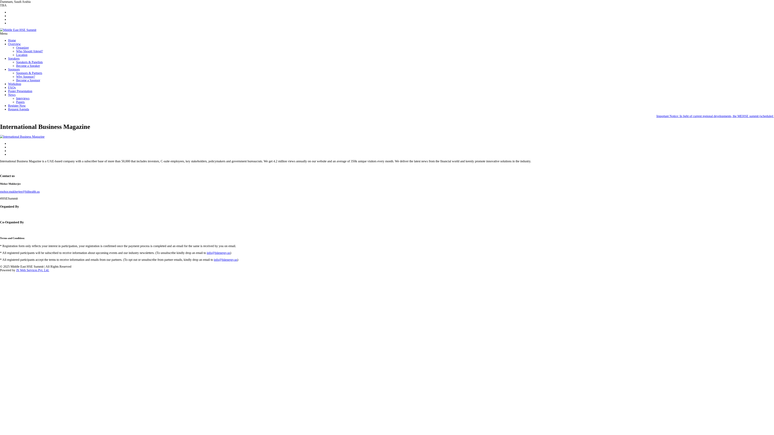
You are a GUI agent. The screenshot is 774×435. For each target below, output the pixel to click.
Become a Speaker (28, 65)
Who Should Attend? (29, 51)
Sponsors (14, 69)
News (12, 94)
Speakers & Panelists (29, 62)
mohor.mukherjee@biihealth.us (20, 191)
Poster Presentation (20, 91)
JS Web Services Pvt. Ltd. (32, 270)
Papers (20, 102)
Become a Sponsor (28, 80)
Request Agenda (18, 109)
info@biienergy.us (218, 253)
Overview (14, 44)
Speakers (14, 58)
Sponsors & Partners (29, 73)
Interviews (22, 98)
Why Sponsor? (25, 76)
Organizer (22, 47)
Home (12, 40)
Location (21, 55)
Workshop (14, 84)
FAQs (12, 87)
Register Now (17, 105)
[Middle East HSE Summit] (18, 30)
